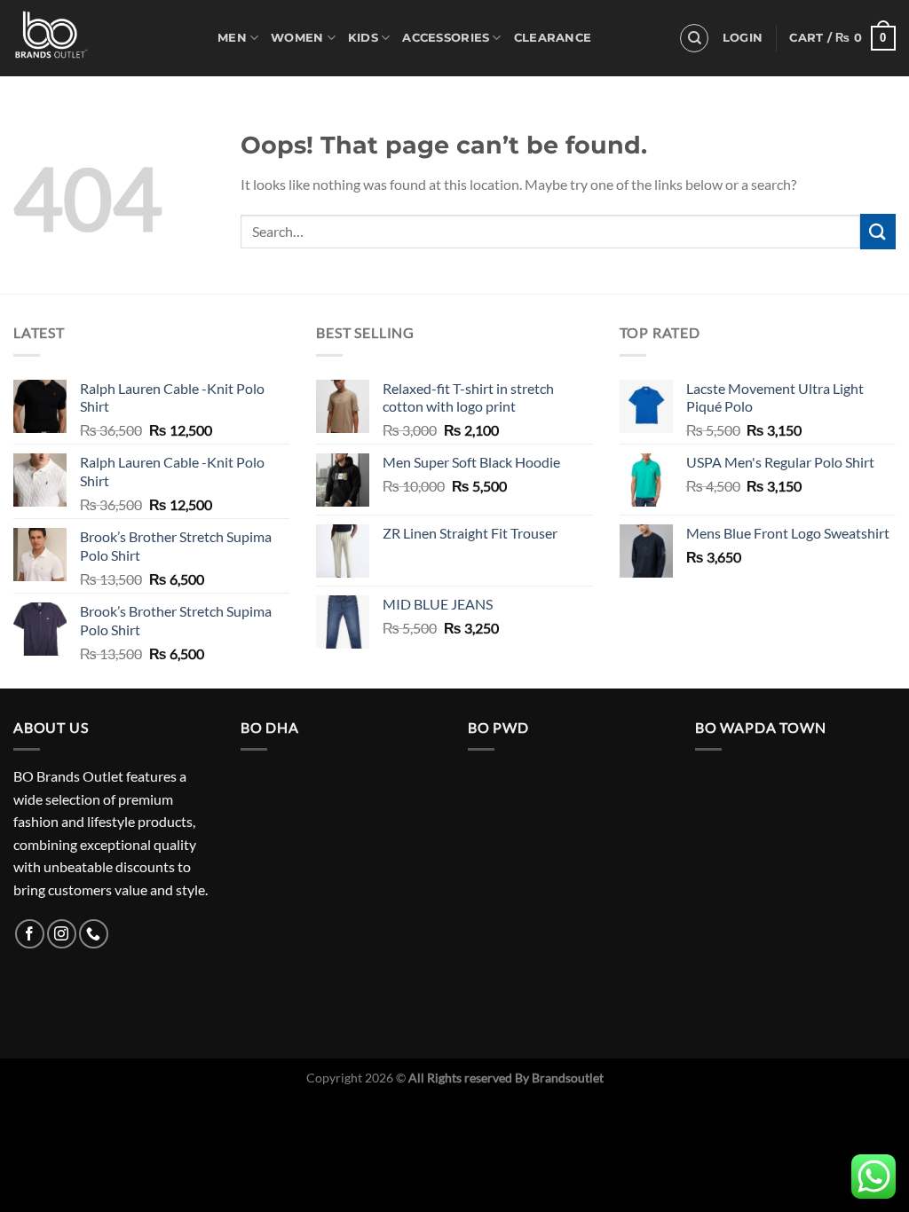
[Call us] (93, 933)
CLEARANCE (552, 37)
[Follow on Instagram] (61, 933)
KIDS (363, 37)
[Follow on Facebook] (29, 933)
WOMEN (297, 37)
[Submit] (878, 231)
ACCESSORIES (445, 37)
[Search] (694, 38)
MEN (232, 37)
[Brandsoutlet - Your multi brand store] (102, 38)
